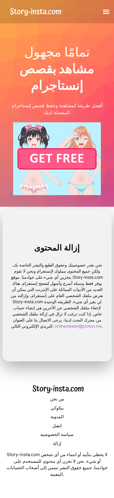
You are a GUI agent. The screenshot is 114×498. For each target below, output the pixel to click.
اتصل (57, 425)
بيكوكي (57, 408)
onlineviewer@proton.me (78, 326)
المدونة (57, 416)
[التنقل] (106, 11)
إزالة (57, 443)
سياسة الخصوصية (57, 434)
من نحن (57, 399)
